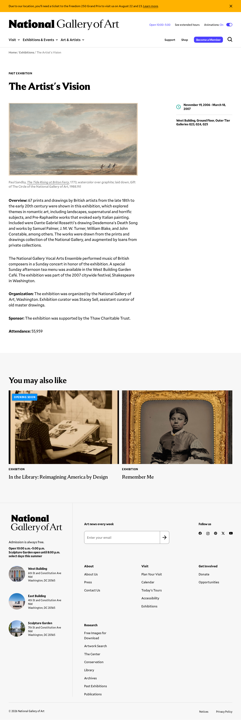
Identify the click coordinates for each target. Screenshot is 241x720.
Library (89, 670)
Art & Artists (70, 39)
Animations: (214, 25)
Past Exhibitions (95, 686)
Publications (93, 694)
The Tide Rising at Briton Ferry (48, 182)
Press (88, 582)
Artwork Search (95, 646)
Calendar (147, 582)
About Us (91, 574)
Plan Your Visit (151, 574)
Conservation (94, 662)
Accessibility (150, 598)
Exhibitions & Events (38, 39)
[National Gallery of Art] (35, 522)
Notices (203, 711)
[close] (231, 6)
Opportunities (209, 582)
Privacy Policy (224, 711)
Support (170, 40)
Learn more (150, 6)
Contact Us (92, 590)
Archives (90, 678)
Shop (184, 40)
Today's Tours (151, 590)
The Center (92, 654)
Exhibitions (26, 52)
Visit (12, 39)
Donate (204, 574)
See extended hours (187, 25)
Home (13, 52)
